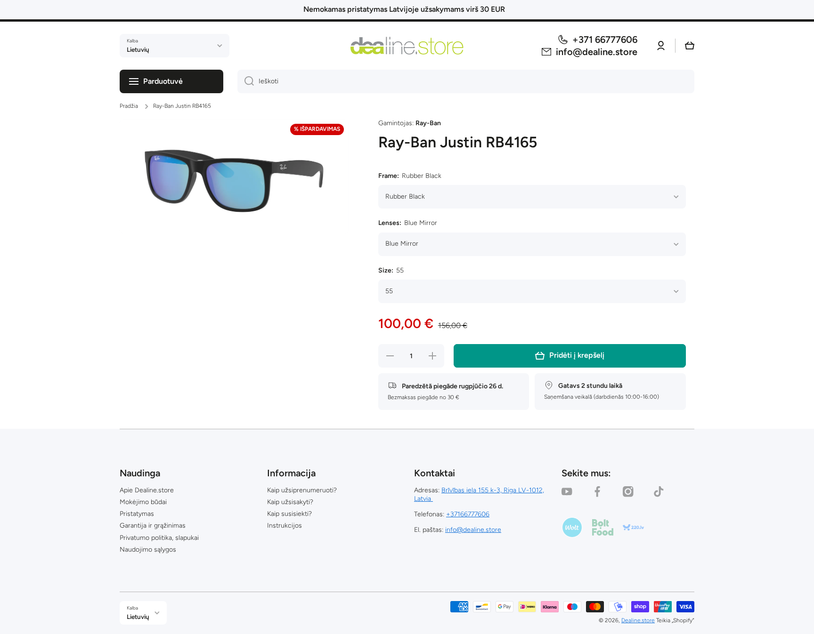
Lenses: (407, 223)
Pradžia (129, 106)
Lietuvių (138, 49)
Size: (391, 270)
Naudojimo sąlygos (148, 550)
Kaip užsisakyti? (290, 502)
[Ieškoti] (245, 81)
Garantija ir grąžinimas (153, 526)
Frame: (409, 176)
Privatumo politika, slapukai (159, 538)
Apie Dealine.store (147, 490)
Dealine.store (638, 620)
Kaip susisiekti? (289, 514)
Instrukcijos (284, 526)
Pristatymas (137, 514)
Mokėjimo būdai (143, 502)
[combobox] (465, 81)
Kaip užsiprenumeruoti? (302, 490)
